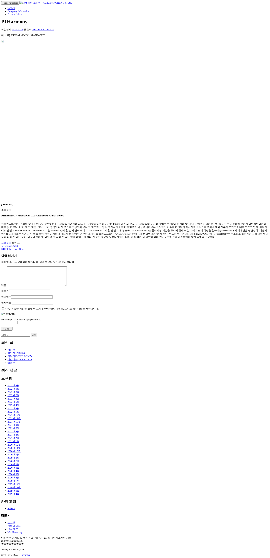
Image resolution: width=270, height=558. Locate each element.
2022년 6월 (13, 398)
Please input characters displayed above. (21, 319)
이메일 (6, 297)
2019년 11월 (14, 487)
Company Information (18, 11)
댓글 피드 (13, 529)
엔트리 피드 (14, 525)
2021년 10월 (14, 421)
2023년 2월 (13, 385)
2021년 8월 (13, 428)
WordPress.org (15, 532)
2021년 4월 (13, 431)
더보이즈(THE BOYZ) (20, 356)
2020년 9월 (13, 454)
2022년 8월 (13, 392)
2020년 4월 (13, 471)
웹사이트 (6, 302)
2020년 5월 (13, 467)
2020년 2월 (13, 477)
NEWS (11, 508)
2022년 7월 (13, 395)
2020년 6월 (13, 464)
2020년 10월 (14, 451)
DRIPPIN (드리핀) (12, 249)
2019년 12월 (14, 484)
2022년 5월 (13, 402)
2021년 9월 (13, 425)
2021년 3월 (13, 434)
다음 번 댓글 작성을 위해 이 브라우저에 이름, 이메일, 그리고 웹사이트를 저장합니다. (52, 308)
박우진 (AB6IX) (16, 353)
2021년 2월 (13, 438)
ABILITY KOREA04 (43, 29)
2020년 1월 (13, 481)
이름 (4, 291)
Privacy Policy (15, 14)
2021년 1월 (13, 441)
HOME (11, 8)
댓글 (3, 285)
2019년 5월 (13, 490)
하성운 (11, 362)
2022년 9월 (13, 388)
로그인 (11, 522)
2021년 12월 (14, 415)
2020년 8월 (13, 458)
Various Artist (9, 246)
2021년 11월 (14, 418)
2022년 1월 (13, 411)
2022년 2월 (13, 408)
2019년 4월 (13, 494)
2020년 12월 (14, 444)
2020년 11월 (14, 448)
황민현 (11, 349)
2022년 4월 (13, 405)
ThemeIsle (25, 555)
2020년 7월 (13, 461)
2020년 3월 (13, 474)
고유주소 (6, 242)
